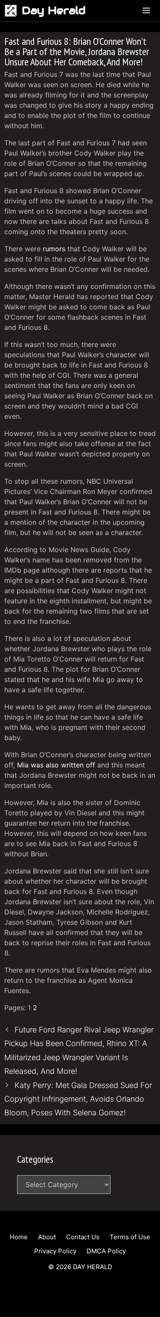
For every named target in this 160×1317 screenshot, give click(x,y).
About (47, 1237)
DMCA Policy (106, 1251)
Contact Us (82, 1237)
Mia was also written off (56, 765)
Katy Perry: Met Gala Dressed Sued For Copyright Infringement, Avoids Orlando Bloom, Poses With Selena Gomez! (78, 1099)
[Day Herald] (13, 10)
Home (19, 1237)
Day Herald (54, 10)
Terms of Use (130, 1237)
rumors (54, 248)
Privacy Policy (55, 1251)
